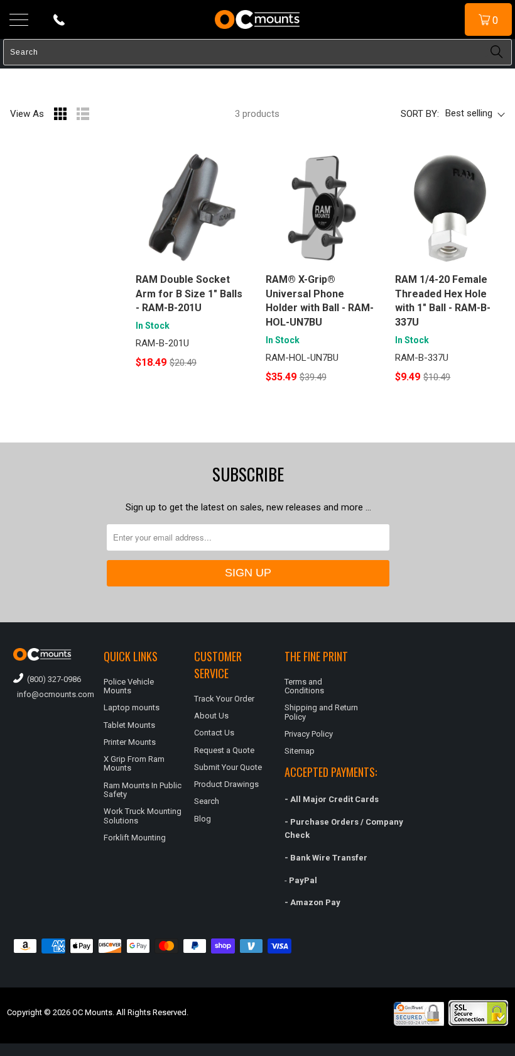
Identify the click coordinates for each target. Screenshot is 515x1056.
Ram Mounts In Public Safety (143, 790)
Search (206, 801)
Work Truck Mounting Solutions (143, 815)
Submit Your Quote (228, 767)
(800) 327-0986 (52, 679)
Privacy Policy (309, 734)
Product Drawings (226, 784)
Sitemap (300, 751)
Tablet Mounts (129, 725)
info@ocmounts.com (52, 694)
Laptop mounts (132, 707)
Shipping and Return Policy (321, 712)
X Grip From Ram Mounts (134, 763)
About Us (211, 715)
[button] (514, 1051)
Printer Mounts (130, 742)
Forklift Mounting (135, 837)
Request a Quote (224, 750)
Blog (202, 818)
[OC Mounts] (257, 19)
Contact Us (214, 732)
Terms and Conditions (304, 686)
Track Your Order (224, 698)
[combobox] (257, 52)
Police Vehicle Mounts (129, 686)
